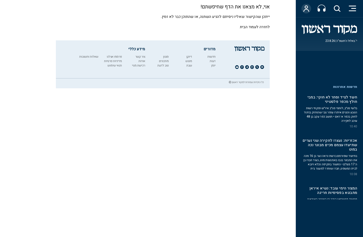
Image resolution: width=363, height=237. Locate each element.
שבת (189, 65)
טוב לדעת (163, 65)
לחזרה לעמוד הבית (255, 27)
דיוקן (189, 56)
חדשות (211, 56)
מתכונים (164, 61)
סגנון (166, 56)
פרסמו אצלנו (114, 56)
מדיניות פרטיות (113, 61)
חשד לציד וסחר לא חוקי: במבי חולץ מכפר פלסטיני (332, 99)
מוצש (188, 61)
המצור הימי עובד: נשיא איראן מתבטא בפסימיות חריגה (333, 190)
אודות (141, 61)
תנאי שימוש (115, 65)
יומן (213, 65)
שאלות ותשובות (88, 56)
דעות (213, 61)
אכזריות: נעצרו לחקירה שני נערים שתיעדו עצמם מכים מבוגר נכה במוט (329, 145)
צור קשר (140, 56)
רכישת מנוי (138, 65)
